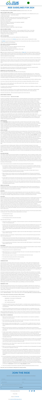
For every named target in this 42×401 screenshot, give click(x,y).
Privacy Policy (15, 393)
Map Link (24, 52)
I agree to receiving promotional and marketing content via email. (12, 384)
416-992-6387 (17, 396)
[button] (28, 3)
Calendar (14, 39)
